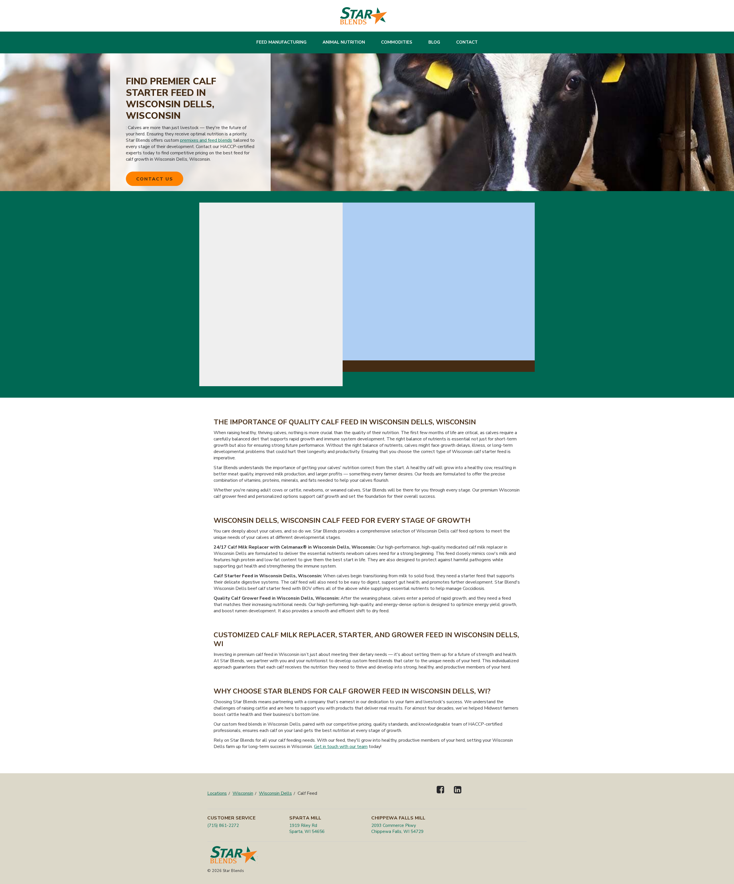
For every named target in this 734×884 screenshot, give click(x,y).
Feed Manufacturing (281, 42)
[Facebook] (440, 795)
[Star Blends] (363, 15)
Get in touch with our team (341, 746)
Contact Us (154, 179)
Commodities (396, 42)
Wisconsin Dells (275, 793)
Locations (217, 793)
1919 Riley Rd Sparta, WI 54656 (307, 828)
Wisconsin (243, 793)
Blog (434, 42)
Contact (467, 42)
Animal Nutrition (344, 42)
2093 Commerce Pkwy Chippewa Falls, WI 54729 (397, 828)
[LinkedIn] (458, 795)
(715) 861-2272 (223, 825)
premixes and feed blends (206, 140)
